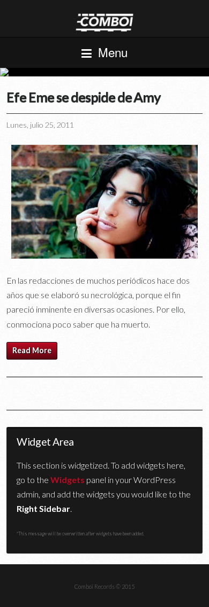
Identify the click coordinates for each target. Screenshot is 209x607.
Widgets (67, 479)
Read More (31, 350)
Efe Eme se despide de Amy (83, 97)
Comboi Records (104, 72)
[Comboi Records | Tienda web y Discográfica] (104, 21)
